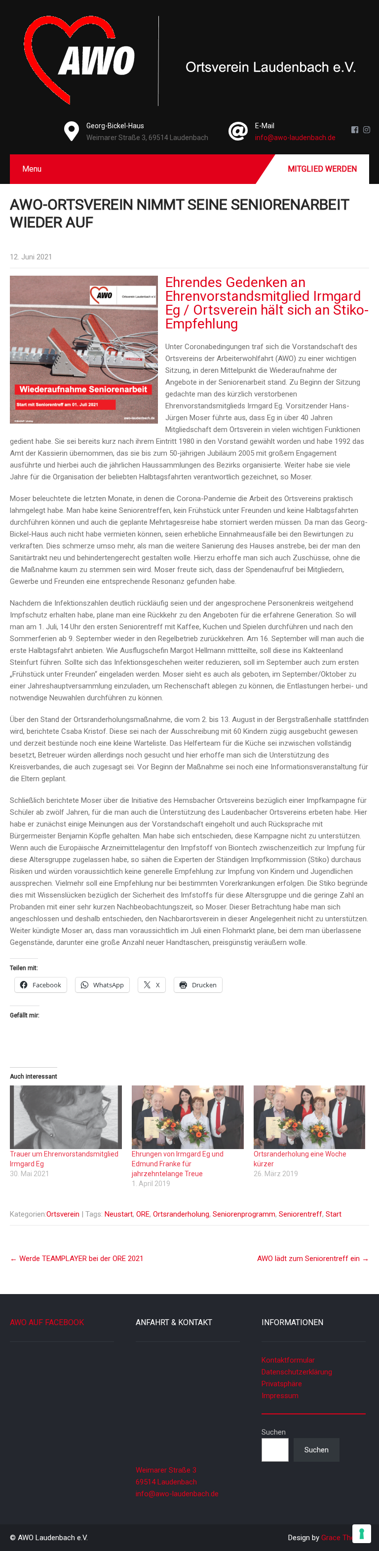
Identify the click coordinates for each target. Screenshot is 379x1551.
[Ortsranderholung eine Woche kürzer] (310, 1117)
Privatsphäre (282, 1383)
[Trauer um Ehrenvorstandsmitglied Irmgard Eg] (66, 1117)
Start (333, 1214)
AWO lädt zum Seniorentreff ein (313, 1258)
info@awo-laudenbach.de (295, 138)
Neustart (119, 1214)
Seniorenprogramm (244, 1214)
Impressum (280, 1395)
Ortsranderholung (181, 1214)
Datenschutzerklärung (297, 1372)
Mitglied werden (322, 169)
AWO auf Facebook (47, 1322)
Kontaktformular (288, 1360)
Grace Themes (345, 1537)
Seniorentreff (300, 1214)
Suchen (274, 1432)
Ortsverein (62, 1214)
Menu (31, 169)
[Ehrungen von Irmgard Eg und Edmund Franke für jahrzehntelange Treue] (188, 1117)
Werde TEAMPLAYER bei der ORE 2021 (77, 1258)
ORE (143, 1214)
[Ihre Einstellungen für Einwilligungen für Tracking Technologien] (361, 1533)
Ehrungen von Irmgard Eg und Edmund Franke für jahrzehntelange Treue (178, 1164)
